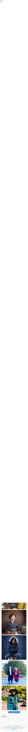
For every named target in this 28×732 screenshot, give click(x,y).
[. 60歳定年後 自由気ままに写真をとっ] (14, 647)
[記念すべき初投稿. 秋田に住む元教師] (14, 698)
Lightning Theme (16, 727)
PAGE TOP (26, 709)
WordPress (10, 727)
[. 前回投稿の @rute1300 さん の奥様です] (14, 622)
